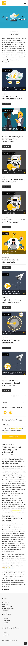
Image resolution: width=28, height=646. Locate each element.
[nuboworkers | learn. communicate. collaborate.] (4, 3)
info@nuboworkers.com (15, 510)
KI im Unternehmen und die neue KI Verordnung (13, 220)
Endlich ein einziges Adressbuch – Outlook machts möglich (11, 383)
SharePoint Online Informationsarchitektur (12, 97)
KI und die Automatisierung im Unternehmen (13, 180)
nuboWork (6, 634)
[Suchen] (14, 402)
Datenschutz (7, 620)
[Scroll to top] (25, 643)
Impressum (6, 618)
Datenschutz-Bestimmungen (16, 428)
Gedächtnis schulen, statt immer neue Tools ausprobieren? (12, 139)
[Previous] (3, 396)
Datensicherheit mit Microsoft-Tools (10, 261)
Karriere (6, 622)
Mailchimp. (4, 432)
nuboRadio (6, 636)
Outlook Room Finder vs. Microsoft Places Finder (12, 301)
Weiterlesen (6, 103)
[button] (25, 3)
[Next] (25, 396)
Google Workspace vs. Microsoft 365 (11, 341)
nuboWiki (6, 632)
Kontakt (6, 624)
